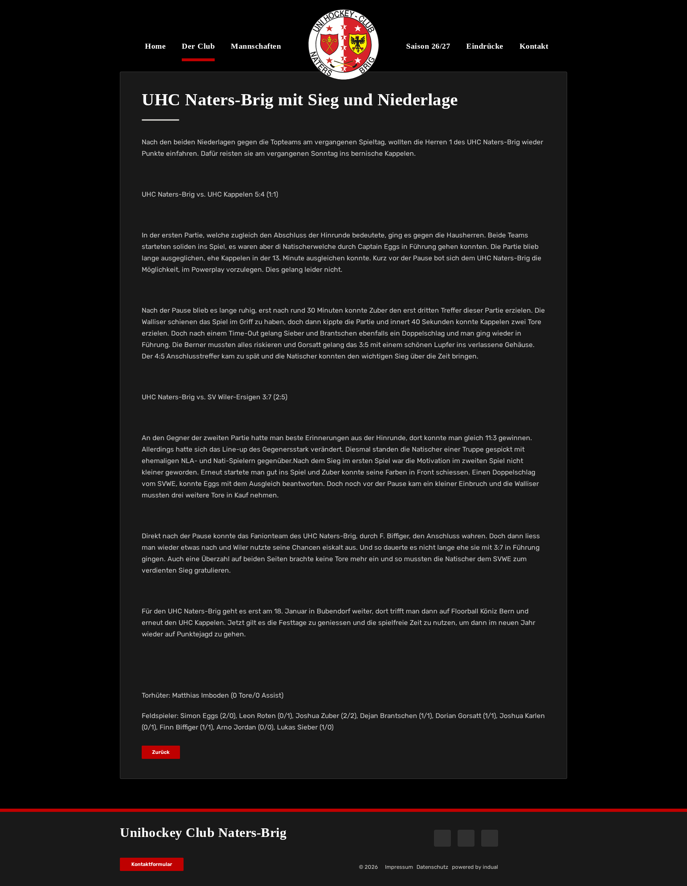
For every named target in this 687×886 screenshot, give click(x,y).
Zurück (161, 752)
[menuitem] (155, 51)
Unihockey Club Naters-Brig (203, 832)
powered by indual (475, 867)
